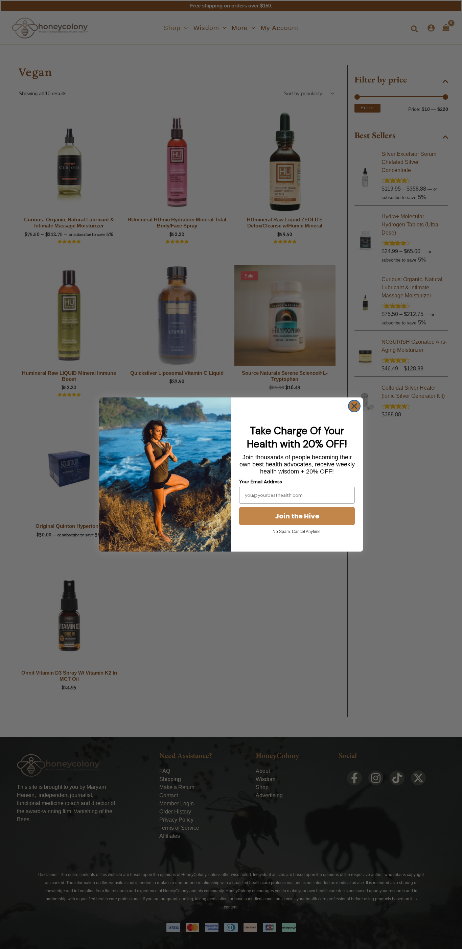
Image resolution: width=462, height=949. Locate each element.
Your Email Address (260, 482)
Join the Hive (297, 516)
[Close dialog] (354, 406)
